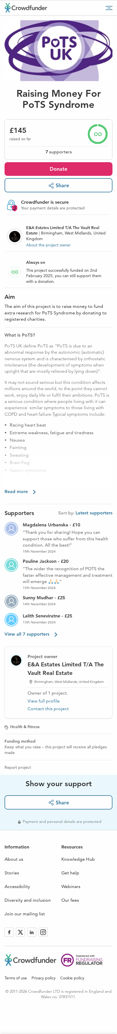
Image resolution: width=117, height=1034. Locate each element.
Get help (70, 873)
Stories (12, 873)
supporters (58, 152)
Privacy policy (44, 978)
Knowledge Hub (78, 859)
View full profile (44, 701)
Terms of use (16, 978)
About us (14, 859)
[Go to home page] (26, 8)
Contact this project (48, 708)
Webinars (70, 886)
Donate (58, 169)
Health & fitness (24, 726)
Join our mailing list (25, 913)
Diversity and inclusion (28, 900)
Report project (18, 767)
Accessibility (17, 886)
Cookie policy (72, 978)
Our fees (70, 900)
